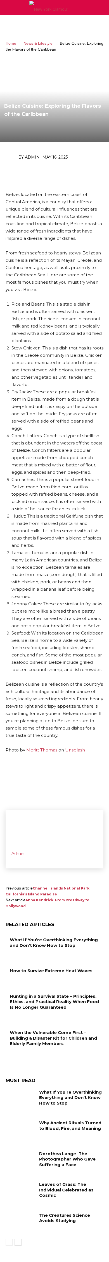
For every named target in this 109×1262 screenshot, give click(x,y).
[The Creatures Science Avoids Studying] (20, 1223)
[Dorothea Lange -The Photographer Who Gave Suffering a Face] (20, 1161)
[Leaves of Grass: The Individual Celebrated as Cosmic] (20, 1192)
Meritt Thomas (41, 750)
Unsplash (75, 750)
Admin (32, 157)
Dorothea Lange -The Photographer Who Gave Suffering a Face (67, 1159)
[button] (101, 7)
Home (11, 43)
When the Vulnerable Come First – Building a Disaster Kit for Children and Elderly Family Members (53, 1038)
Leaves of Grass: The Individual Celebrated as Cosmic (66, 1190)
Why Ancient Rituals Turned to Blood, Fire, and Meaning (70, 1125)
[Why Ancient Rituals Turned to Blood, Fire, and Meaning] (20, 1130)
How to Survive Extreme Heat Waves (51, 970)
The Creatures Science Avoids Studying (64, 1218)
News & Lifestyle (38, 43)
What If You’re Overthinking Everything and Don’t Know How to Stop (54, 942)
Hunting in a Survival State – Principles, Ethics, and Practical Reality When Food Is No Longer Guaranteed (54, 1002)
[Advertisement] (54, 25)
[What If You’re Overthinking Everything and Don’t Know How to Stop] (20, 1099)
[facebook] (13, 859)
